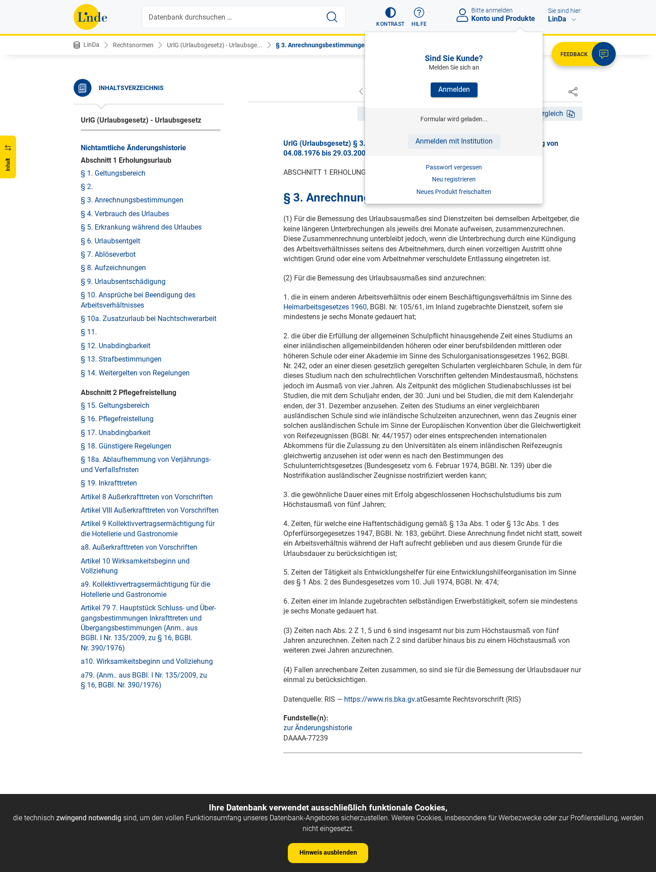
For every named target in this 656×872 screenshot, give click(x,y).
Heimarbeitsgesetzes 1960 (325, 307)
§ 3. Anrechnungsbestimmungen (322, 45)
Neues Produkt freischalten (453, 191)
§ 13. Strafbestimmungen (121, 358)
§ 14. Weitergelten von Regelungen (135, 372)
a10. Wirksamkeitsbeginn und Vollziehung (147, 661)
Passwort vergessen (454, 167)
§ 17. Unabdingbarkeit (115, 432)
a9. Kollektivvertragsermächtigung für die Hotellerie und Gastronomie (145, 589)
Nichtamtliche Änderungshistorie (133, 147)
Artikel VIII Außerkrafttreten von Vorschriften (150, 510)
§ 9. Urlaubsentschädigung (123, 281)
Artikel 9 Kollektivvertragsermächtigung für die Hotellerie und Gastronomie (148, 528)
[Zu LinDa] (90, 17)
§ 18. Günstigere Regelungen (126, 445)
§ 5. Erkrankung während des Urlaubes (141, 227)
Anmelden (454, 89)
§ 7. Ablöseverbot (108, 254)
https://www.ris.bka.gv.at (383, 699)
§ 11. (89, 332)
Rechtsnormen (133, 45)
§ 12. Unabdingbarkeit (115, 345)
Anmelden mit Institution (454, 141)
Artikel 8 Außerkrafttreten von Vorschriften (147, 496)
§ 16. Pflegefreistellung (117, 419)
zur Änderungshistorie (317, 728)
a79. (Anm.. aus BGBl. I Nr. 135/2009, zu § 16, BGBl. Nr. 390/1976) (144, 679)
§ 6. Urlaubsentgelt (110, 240)
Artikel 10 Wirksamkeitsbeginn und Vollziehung (135, 565)
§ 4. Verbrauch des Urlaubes (125, 213)
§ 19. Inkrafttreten (109, 483)
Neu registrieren (454, 179)
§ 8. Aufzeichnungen (113, 267)
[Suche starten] (332, 17)
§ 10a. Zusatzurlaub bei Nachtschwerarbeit (148, 318)
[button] (390, 17)
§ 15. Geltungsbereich (115, 405)
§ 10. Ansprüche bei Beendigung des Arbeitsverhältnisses (138, 300)
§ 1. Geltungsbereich (113, 173)
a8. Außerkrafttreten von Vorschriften (139, 547)
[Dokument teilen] (573, 91)
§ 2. (87, 186)
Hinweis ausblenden (328, 852)
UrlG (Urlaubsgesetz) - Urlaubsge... (214, 45)
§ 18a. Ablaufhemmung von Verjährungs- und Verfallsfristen (146, 464)
